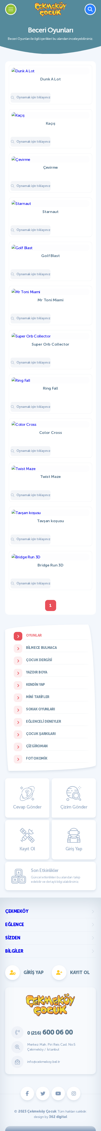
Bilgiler (14, 951)
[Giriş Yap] (73, 367)
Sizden (12, 938)
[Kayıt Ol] (27, 367)
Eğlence (14, 924)
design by (50, 1117)
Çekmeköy (16, 911)
